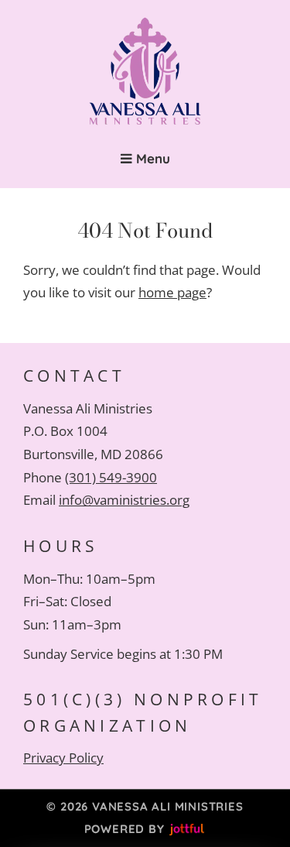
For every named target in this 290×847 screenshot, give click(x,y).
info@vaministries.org (124, 500)
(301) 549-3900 (111, 477)
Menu (151, 158)
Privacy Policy (63, 757)
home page (172, 292)
